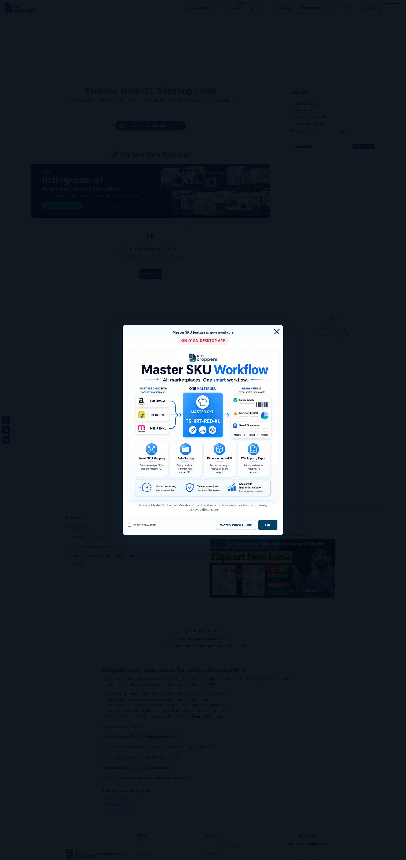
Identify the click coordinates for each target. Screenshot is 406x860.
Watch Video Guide (236, 525)
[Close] (277, 331)
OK (267, 525)
